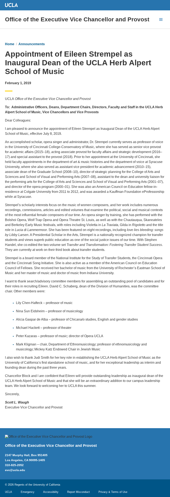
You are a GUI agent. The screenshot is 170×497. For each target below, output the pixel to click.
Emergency (27, 491)
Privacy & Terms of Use (112, 491)
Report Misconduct (78, 491)
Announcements (31, 44)
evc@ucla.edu (15, 470)
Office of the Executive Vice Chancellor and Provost (77, 19)
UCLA (8, 491)
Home (9, 44)
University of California (46, 484)
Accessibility (50, 491)
